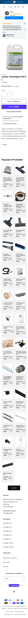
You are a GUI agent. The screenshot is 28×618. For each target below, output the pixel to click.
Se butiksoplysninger (10, 123)
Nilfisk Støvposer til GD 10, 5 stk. (20, 280)
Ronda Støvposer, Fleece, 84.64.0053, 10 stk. (20, 328)
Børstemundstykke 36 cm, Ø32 (20, 231)
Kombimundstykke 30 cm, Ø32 (8, 231)
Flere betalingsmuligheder (13, 111)
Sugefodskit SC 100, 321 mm (8, 426)
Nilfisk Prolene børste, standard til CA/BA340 (20, 255)
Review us (14, 18)
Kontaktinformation (20, 614)
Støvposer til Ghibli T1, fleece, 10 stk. (8, 303)
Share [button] (5, 144)
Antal (3, 90)
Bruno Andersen (12, 31)
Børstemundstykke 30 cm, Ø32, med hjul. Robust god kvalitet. (20, 179)
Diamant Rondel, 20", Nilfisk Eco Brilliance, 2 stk (20, 378)
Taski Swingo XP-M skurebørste (20, 303)
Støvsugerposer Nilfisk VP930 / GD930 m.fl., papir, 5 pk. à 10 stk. (20, 206)
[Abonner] (22, 578)
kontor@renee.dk (9, 511)
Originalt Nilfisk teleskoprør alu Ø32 (20, 426)
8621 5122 (9, 513)
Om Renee (6, 562)
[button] (4, 7)
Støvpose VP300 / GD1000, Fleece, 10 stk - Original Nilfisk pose (8, 179)
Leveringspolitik (8, 614)
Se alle (14, 488)
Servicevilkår (9, 611)
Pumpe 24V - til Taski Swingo (8, 327)
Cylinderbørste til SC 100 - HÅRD (20, 402)
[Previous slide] (3, 30)
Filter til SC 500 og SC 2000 (8, 402)
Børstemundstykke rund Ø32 (8, 450)
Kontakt (5, 566)
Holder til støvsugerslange (19, 450)
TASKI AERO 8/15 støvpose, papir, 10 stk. (8, 353)
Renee (12, 12)
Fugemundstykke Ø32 (7, 474)
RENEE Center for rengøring (13, 606)
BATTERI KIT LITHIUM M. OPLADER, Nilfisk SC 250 (21, 353)
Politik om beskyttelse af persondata (17, 608)
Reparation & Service (10, 558)
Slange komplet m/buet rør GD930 (8, 280)
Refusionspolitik (19, 611)
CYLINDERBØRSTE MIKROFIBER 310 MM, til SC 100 (8, 378)
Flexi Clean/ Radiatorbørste (7, 255)
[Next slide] (25, 30)
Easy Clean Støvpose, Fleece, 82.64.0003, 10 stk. (8, 205)
